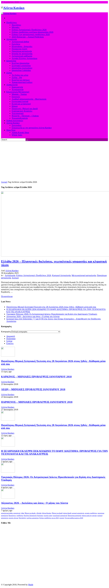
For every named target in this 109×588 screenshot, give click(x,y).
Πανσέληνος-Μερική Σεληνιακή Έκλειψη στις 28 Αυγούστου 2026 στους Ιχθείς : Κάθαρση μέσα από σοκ (51, 307)
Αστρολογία (10, 275)
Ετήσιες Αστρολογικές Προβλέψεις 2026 (33, 275)
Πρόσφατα (10, 338)
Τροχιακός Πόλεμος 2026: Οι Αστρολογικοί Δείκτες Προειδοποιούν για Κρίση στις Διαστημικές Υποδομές (51, 314)
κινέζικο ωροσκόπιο (33, 518)
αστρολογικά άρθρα (7, 513)
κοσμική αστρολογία (78, 513)
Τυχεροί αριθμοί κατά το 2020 (74, 518)
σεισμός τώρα (48, 515)
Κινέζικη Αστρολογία (30, 515)
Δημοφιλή (10, 336)
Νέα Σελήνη (22, 518)
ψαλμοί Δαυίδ (67, 513)
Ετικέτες (10, 343)
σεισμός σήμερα (13, 518)
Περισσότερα (6, 296)
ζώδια (22, 513)
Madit (30, 584)
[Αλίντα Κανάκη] (12, 8)
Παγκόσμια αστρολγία (74, 515)
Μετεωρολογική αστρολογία (84, 275)
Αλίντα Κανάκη (11, 270)
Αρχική (4, 182)
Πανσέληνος (12, 515)
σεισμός (61, 518)
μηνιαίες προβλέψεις (91, 513)
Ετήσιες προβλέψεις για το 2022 (49, 518)
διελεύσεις (40, 515)
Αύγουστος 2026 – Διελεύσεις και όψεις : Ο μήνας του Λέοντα (32, 316)
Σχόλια (9, 341)
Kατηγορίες (6, 331)
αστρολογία (16, 513)
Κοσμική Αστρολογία (61, 275)
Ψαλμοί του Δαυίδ (57, 513)
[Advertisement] (54, 161)
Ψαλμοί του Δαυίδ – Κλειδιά (33, 513)
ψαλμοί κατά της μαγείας (89, 515)
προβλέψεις (19, 515)
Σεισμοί (15, 278)
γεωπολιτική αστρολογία (60, 515)
